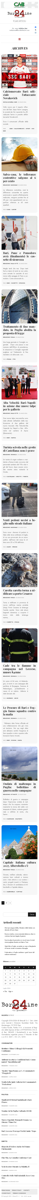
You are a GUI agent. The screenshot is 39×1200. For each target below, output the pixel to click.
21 (33, 977)
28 (33, 980)
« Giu (5, 991)
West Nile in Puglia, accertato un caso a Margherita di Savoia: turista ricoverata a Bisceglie (20, 947)
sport (28, 128)
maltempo (19, 819)
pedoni (15, 547)
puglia (9, 359)
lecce (16, 698)
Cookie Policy (6, 1193)
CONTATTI (26, 1190)
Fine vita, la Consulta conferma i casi (16, 1158)
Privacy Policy (16, 1190)
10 (14, 974)
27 (29, 980)
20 (29, 977)
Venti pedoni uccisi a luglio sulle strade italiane (19, 521)
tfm (14, 359)
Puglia (13, 337)
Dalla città (14, 263)
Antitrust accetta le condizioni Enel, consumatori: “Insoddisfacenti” (19, 1061)
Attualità (14, 794)
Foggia (13, 740)
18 (19, 977)
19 (24, 977)
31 (14, 984)
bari (11, 128)
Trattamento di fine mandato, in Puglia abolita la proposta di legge (19, 330)
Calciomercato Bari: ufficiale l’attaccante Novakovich (19, 95)
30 (10, 984)
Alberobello (11, 892)
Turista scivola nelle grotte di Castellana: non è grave (19, 448)
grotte (18, 476)
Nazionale (14, 185)
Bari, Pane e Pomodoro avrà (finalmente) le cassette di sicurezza (19, 256)
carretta (10, 622)
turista (25, 476)
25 (19, 980)
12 (24, 974)
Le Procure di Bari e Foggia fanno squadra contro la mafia (19, 711)
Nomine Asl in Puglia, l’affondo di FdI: (17, 1111)
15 (5, 977)
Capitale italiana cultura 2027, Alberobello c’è (19, 864)
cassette (14, 283)
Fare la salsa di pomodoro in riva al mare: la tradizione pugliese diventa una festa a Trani (20, 941)
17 (14, 977)
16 (10, 977)
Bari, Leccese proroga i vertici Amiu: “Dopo (19, 1131)
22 (5, 980)
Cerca (32, 914)
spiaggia (22, 283)
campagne (10, 819)
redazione (6, 185)
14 (33, 974)
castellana (11, 476)
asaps (9, 547)
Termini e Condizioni (19, 1193)
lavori (14, 209)
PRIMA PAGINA (6, 1190)
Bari (15, 102)
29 (5, 984)
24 (15, 980)
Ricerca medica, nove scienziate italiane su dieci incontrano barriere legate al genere (20, 935)
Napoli (13, 438)
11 (19, 974)
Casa (8, 209)
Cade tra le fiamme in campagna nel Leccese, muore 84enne (19, 669)
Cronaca (14, 454)
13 (28, 974)
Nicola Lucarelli (8, 102)
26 (24, 980)
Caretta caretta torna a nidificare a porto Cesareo (19, 591)
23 (10, 980)
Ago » (11, 991)
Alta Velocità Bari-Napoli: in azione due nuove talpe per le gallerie (19, 406)
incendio (10, 698)
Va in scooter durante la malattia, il (15, 1167)
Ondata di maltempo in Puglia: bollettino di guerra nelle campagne (19, 787)
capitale (19, 892)
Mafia (20, 740)
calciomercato (19, 128)
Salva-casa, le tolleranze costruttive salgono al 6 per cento (19, 178)
